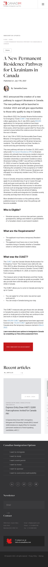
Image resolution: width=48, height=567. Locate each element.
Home (5, 39)
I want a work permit (17, 460)
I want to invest (15, 465)
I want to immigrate (17, 452)
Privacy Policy (33, 556)
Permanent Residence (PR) (22, 152)
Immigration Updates (11, 35)
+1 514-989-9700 (33, 525)
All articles (9, 372)
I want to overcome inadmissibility (23, 473)
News (10, 39)
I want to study (15, 456)
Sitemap (41, 556)
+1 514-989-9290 (31, 528)
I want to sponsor (16, 469)
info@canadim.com (34, 523)
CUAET (9, 262)
